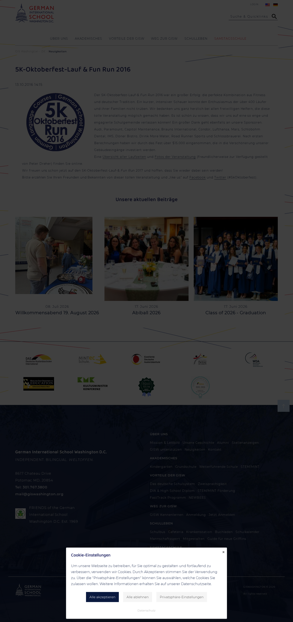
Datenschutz (146, 610)
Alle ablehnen (138, 597)
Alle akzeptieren (102, 597)
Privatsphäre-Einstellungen (182, 597)
